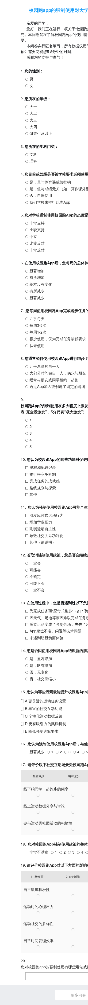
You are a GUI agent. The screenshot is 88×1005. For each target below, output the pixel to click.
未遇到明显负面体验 (46, 637)
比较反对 (37, 243)
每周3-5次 (38, 325)
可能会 (35, 570)
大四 (33, 126)
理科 (33, 161)
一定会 (35, 563)
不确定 (35, 576)
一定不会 (37, 590)
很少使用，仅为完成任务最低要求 (58, 338)
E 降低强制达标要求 (41, 731)
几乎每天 (37, 318)
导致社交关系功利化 (46, 535)
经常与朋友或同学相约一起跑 (54, 380)
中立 (33, 236)
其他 (33, 494)
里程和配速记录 (43, 467)
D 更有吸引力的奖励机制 (45, 723)
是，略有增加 (41, 665)
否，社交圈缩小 (43, 678)
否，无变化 (39, 672)
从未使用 (37, 345)
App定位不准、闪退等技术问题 (55, 631)
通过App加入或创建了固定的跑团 (57, 386)
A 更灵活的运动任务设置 (45, 701)
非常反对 (37, 250)
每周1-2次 (38, 332)
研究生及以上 (41, 133)
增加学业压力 (41, 522)
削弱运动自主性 (43, 528)
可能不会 (37, 583)
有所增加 (37, 277)
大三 (33, 120)
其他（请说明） (43, 542)
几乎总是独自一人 (45, 366)
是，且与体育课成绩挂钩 (50, 182)
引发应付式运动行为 (46, 515)
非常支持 (37, 223)
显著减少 (37, 297)
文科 (33, 154)
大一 (33, 106)
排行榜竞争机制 (43, 474)
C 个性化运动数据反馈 (43, 716)
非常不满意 (39, 852)
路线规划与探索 (43, 487)
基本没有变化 (41, 284)
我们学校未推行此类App (50, 202)
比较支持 (37, 229)
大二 (33, 113)
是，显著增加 (41, 658)
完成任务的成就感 (45, 481)
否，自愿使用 (41, 195)
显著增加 (37, 270)
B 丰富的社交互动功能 (43, 708)
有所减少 (37, 291)
